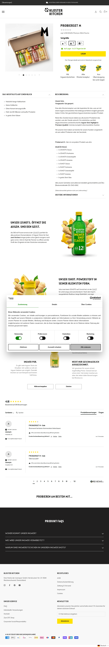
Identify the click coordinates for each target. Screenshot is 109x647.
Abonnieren (65, 621)
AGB (59, 578)
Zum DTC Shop (9, 618)
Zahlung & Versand (64, 586)
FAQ (5, 606)
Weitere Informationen (66, 195)
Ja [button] (51, 436)
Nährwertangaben (40, 386)
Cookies (60, 593)
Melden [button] (55, 436)
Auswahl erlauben (54, 347)
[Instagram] (4, 585)
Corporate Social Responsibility (15, 622)
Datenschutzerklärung (65, 582)
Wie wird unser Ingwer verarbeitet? (24, 540)
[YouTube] (19, 585)
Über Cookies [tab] (86, 304)
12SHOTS (36, 233)
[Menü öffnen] (2, 12)
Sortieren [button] (8, 413)
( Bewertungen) (7, 2)
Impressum (61, 590)
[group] (16, 402)
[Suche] (100, 11)
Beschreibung (62, 94)
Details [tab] (54, 304)
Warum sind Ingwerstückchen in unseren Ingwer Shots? (35, 548)
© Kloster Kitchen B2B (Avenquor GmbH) (20, 634)
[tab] (88, 413)
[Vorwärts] (39, 74)
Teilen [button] (60, 436)
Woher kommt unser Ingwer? (20, 533)
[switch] (42, 338)
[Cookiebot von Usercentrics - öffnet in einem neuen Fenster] (91, 298)
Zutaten (68, 386)
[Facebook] (9, 585)
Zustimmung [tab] (22, 304)
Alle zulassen (86, 347)
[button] (34, 482)
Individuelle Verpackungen (13, 610)
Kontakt (7, 614)
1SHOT (94, 289)
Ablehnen (23, 347)
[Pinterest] (14, 585)
